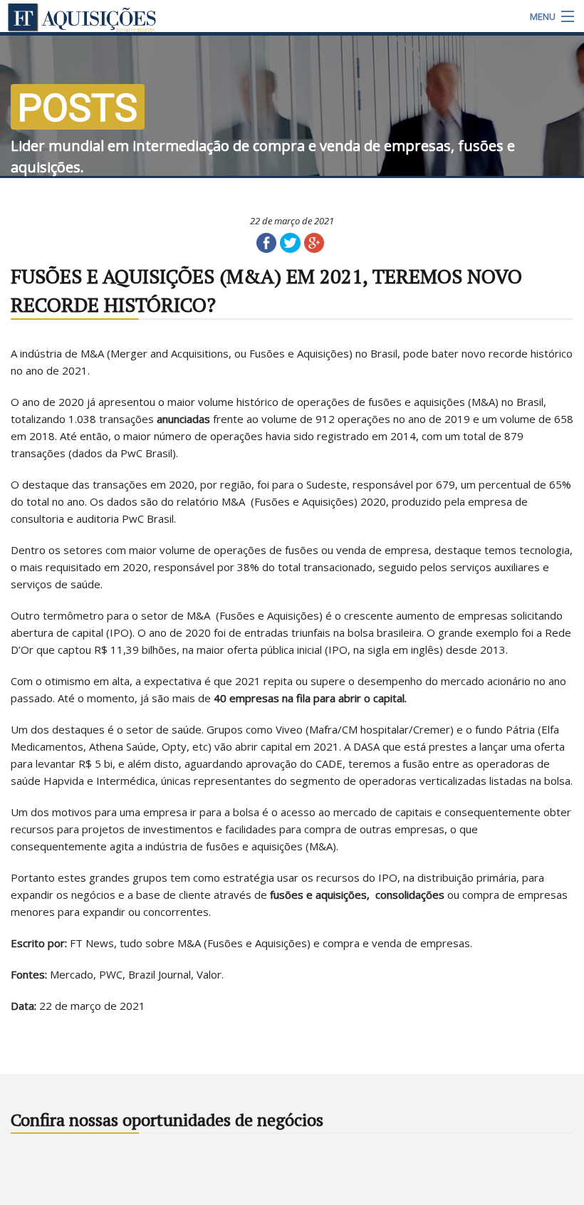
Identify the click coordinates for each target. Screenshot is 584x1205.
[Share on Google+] (314, 242)
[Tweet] (290, 242)
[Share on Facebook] (266, 242)
